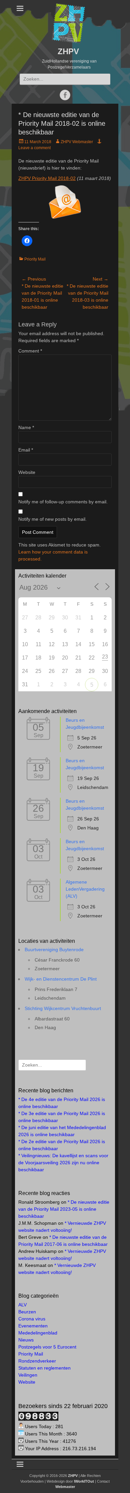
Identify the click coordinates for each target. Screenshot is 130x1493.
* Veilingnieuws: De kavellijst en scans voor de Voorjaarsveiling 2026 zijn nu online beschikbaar (63, 1162)
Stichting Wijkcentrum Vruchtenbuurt (63, 1008)
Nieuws (26, 1339)
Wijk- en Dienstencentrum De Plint (61, 979)
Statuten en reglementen (44, 1368)
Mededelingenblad (37, 1332)
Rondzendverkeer (37, 1361)
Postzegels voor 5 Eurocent (47, 1347)
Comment (30, 351)
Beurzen (27, 1311)
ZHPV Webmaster (77, 141)
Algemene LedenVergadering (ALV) (85, 889)
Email (25, 450)
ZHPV (68, 51)
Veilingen (27, 1375)
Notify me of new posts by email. (52, 519)
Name (26, 427)
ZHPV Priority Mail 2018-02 (47, 178)
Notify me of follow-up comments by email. (63, 501)
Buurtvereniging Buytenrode (54, 949)
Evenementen (33, 1325)
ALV (22, 1304)
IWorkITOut (84, 1481)
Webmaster (65, 1487)
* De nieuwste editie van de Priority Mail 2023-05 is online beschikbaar (63, 1209)
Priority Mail (35, 259)
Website (26, 472)
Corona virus (31, 1318)
